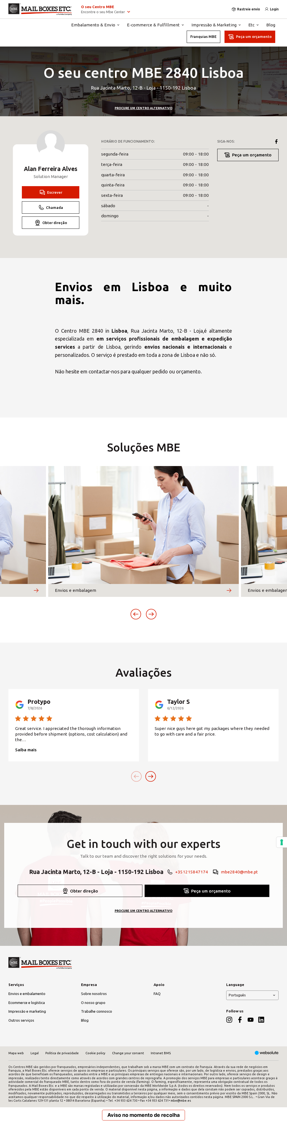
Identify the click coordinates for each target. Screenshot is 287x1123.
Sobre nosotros (94, 994)
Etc (251, 24)
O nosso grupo (93, 1003)
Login (274, 9)
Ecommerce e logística (26, 1003)
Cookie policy (95, 1053)
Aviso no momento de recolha (143, 1115)
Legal (35, 1053)
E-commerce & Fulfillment (153, 24)
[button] (136, 614)
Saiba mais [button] (25, 749)
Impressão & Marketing (214, 24)
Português (237, 995)
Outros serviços (21, 1020)
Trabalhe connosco (96, 1011)
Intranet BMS (161, 1053)
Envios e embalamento (26, 994)
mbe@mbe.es (181, 1100)
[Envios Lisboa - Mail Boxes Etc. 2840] (40, 9)
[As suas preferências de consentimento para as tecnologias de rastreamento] (281, 842)
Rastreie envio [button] (248, 9)
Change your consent (128, 1053)
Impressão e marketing (27, 1011)
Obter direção (54, 223)
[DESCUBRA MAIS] (36, 590)
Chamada (54, 207)
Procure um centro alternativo (143, 108)
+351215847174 (191, 871)
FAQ (157, 994)
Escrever (54, 192)
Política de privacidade (62, 1053)
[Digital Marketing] (267, 1053)
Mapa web (16, 1053)
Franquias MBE (203, 36)
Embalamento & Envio (93, 24)
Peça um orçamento (254, 36)
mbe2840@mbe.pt (239, 871)
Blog (270, 24)
